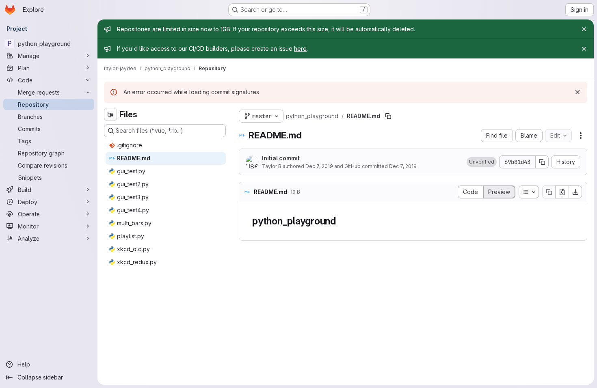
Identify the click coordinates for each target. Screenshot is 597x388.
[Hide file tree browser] (110, 114)
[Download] (575, 191)
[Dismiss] (577, 92)
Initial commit (281, 158)
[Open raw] (562, 191)
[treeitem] (166, 145)
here (300, 48)
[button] (482, 162)
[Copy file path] (388, 116)
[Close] (584, 29)
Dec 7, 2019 (319, 166)
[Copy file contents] (548, 191)
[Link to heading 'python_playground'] (341, 221)
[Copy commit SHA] (542, 161)
